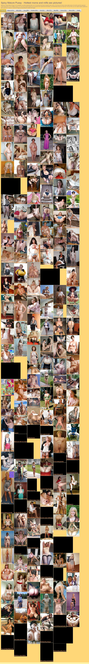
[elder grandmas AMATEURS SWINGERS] (7, 108)
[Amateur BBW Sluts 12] (33, 97)
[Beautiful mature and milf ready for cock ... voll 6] (7, 592)
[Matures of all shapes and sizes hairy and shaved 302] (33, 543)
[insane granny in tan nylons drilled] (72, 276)
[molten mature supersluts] (59, 326)
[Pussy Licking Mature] (57, 49)
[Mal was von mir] (59, 259)
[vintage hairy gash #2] (59, 468)
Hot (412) (42, 10)
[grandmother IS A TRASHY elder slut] (20, 291)
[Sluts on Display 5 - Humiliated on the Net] (20, 537)
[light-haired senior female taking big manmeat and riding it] (46, 158)
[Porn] (58, 574)
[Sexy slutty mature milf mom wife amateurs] (72, 218)
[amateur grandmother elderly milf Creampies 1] (20, 117)
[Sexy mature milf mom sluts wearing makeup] (46, 446)
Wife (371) (49, 10)
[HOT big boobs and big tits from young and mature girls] (72, 199)
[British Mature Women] (46, 117)
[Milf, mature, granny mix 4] (20, 168)
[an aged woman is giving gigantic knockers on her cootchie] (7, 57)
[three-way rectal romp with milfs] (46, 482)
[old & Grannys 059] (33, 58)
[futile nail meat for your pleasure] (33, 116)
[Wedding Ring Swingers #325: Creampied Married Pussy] (72, 619)
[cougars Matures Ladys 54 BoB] (46, 309)
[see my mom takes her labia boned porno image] (72, 398)
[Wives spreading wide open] (72, 73)
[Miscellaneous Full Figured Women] (46, 194)
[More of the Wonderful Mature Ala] (59, 71)
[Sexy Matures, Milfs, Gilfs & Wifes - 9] (72, 180)
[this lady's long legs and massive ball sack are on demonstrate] (59, 338)
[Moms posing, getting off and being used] (59, 647)
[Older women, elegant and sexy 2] (7, 310)
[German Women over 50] (72, 601)
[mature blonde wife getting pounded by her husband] (46, 532)
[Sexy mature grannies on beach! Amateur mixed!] (20, 230)
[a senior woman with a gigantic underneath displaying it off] (7, 611)
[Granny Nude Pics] (4, 226)
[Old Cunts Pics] (6, 402)
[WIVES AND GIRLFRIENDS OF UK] (33, 304)
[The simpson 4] (72, 499)
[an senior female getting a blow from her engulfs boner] (46, 522)
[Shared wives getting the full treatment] (33, 402)
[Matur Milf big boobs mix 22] (7, 556)
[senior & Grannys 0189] (20, 64)
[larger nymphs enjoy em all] (46, 398)
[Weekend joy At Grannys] (33, 183)
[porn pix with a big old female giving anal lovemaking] (33, 574)
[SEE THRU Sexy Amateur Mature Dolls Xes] (72, 562)
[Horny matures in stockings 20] (20, 273)
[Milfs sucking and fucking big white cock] (46, 652)
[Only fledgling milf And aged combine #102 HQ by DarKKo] (59, 483)
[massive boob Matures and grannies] (72, 37)
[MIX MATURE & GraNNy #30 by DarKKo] (59, 367)
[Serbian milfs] (20, 470)
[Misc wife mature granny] (7, 323)
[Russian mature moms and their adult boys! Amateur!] (20, 151)
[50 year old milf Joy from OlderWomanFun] (33, 611)
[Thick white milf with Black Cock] (20, 632)
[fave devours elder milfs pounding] (72, 236)
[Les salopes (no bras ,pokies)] (46, 139)
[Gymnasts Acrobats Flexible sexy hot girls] (72, 484)
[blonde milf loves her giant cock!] (46, 43)
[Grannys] (59, 138)
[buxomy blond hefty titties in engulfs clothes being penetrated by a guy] (72, 382)
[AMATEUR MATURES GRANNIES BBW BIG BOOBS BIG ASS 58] (72, 109)
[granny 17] (33, 21)
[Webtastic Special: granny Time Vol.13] (72, 415)
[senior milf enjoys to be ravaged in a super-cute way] (59, 379)
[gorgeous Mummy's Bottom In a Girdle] (59, 171)
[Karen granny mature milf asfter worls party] (59, 441)
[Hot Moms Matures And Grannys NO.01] (72, 432)
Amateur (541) (34, 10)
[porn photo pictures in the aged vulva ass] (46, 417)
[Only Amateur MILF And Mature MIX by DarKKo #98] (33, 557)
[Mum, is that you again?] (46, 344)
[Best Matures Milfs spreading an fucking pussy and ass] (46, 498)
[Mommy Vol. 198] (59, 153)
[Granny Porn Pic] (32, 130)
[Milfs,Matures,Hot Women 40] (59, 560)
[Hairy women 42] (20, 550)
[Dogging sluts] (59, 203)
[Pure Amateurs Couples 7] (20, 407)
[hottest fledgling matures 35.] (46, 378)
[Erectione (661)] (33, 270)
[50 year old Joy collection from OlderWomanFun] (72, 344)
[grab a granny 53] (33, 198)
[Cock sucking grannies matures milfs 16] (59, 457)
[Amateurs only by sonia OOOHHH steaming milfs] (7, 121)
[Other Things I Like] (7, 487)
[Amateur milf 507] (20, 199)
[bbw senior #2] (59, 21)
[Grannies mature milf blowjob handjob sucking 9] (59, 109)
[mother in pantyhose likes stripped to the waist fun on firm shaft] (7, 240)
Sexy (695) (26, 10)
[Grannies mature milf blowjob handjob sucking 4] (46, 512)
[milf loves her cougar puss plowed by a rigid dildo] (7, 133)
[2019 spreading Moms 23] (46, 24)
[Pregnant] (20, 429)
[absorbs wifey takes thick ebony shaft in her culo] (7, 297)
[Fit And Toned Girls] (46, 603)
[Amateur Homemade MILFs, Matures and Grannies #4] (33, 392)
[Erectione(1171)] (20, 83)
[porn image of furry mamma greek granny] (59, 230)
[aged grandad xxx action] (33, 337)
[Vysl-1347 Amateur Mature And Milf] (7, 572)
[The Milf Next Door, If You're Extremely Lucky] (20, 389)
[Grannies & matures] (20, 133)
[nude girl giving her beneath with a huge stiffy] (72, 467)
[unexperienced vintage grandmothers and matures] (72, 21)
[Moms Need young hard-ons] (7, 39)
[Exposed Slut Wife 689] (72, 513)
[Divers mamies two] (7, 73)
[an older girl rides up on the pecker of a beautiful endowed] (20, 506)
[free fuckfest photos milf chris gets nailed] (20, 521)
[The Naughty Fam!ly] (72, 55)
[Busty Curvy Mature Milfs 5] (46, 229)
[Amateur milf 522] (46, 292)
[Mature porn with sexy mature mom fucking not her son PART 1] (20, 438)
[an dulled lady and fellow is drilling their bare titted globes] (59, 606)
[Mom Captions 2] (59, 244)
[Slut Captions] (72, 582)
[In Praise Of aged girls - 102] (72, 161)
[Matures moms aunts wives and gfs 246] (20, 581)
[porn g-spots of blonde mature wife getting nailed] (20, 246)
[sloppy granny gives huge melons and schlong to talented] (7, 269)
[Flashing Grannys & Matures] (46, 327)
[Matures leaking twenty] (72, 295)
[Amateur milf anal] (46, 360)
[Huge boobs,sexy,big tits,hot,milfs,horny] (33, 632)
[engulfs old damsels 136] (59, 217)
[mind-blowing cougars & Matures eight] (33, 468)
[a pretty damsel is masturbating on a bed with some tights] (33, 431)
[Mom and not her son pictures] (20, 616)
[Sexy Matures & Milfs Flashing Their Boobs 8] (20, 490)
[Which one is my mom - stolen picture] (59, 187)
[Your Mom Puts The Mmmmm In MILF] (20, 329)
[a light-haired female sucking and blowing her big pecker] (59, 350)
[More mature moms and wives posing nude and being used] (72, 256)
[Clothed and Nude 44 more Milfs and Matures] (46, 571)
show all (3, 10)
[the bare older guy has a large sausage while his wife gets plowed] (59, 391)
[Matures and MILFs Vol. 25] (46, 622)
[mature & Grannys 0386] (33, 169)
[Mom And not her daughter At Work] (7, 21)
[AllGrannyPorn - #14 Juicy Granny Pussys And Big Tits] (33, 249)
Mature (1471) (10, 10)
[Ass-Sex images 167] (33, 591)
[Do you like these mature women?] (7, 285)
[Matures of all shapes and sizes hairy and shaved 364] (46, 467)
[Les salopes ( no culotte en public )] (20, 600)
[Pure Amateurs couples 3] (59, 503)
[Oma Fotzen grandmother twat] (20, 213)
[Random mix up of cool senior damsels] (33, 354)
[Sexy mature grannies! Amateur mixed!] (46, 98)
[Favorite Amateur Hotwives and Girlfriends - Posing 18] (7, 90)
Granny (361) (64, 10)
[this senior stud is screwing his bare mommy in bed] (59, 589)
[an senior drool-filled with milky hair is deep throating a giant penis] (7, 412)
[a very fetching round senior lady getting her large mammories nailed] (59, 620)
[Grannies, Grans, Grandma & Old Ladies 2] (33, 229)
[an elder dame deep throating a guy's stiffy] (7, 254)
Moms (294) (71, 10)
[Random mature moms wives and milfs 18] (72, 529)
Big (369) (56, 10)
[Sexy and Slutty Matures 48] (7, 642)
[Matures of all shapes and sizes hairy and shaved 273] (7, 539)
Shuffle (78, 10)
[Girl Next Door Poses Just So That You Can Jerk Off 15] (33, 213)
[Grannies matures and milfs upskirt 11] (72, 126)
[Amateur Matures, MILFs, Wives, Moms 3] (33, 369)
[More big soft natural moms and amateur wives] (20, 347)
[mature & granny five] (46, 62)
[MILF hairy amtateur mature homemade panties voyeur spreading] (7, 522)
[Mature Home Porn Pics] (32, 484)
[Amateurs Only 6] (46, 552)
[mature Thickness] (7, 169)
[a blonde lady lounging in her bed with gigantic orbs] (72, 450)
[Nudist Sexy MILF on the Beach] (20, 563)
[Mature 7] (20, 43)
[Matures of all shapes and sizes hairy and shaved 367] (33, 286)
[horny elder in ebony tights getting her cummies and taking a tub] (59, 407)
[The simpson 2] (7, 387)
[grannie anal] (33, 416)
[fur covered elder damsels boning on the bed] (59, 423)
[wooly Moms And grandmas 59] (20, 258)
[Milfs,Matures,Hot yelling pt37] (7, 626)
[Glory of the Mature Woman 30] (33, 509)
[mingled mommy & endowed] (20, 101)
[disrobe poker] (72, 143)
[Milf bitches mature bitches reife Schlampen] (20, 648)
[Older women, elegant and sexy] (33, 322)
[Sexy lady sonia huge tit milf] (7, 461)
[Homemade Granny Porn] (58, 311)
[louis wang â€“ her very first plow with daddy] (46, 82)
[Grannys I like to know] (59, 124)
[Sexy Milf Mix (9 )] (33, 38)
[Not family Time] (20, 22)
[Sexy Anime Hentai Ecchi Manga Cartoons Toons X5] (33, 528)
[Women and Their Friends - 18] (59, 36)
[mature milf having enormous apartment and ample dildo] (59, 522)
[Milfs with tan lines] (20, 420)
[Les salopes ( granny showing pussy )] (72, 311)
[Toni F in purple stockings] (46, 212)
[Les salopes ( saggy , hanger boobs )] (33, 496)
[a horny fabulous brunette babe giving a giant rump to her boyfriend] (7, 508)
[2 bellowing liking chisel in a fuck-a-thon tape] (7, 336)
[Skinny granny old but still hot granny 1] (7, 441)
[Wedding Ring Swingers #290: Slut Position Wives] (46, 636)
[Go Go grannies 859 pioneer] (33, 150)
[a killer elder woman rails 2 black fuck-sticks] (7, 424)
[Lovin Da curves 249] (7, 207)
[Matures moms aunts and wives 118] (20, 311)
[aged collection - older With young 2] (46, 243)
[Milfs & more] (72, 364)
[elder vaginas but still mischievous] (46, 430)
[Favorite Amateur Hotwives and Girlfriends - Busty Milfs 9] (59, 294)
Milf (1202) (18, 10)
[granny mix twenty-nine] (46, 174)
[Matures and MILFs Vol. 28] (7, 353)
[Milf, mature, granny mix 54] (7, 151)
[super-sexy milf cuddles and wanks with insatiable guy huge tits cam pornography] (46, 256)
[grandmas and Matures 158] (33, 78)
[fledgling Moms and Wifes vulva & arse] (72, 326)
